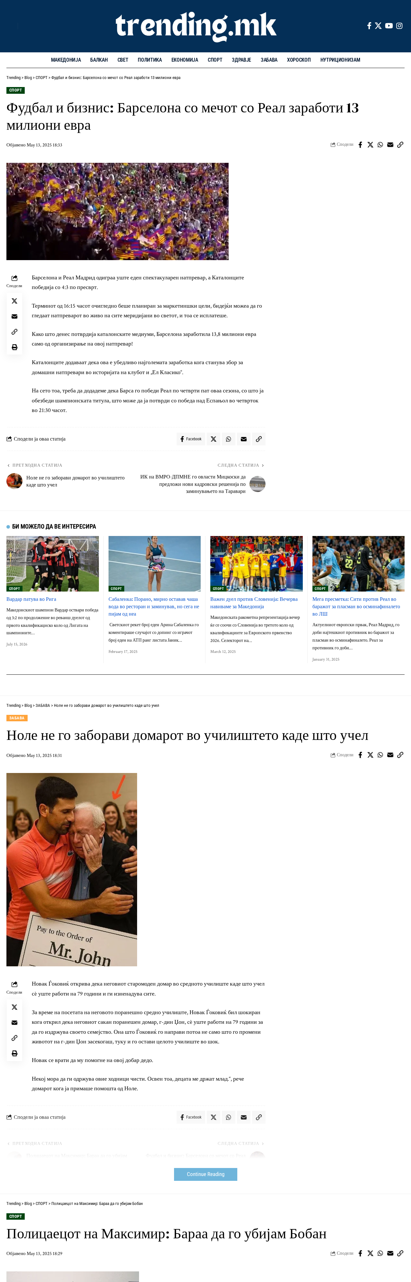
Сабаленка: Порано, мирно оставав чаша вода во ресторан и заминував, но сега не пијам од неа (154, 606)
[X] (378, 26)
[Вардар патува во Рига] (52, 564)
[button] (11, 26)
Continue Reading (205, 1174)
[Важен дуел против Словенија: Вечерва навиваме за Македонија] (256, 564)
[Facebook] (369, 26)
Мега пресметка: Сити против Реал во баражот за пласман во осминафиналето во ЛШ (356, 606)
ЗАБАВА (17, 718)
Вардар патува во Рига (31, 598)
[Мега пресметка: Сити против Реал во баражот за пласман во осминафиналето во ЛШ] (358, 564)
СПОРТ (15, 90)
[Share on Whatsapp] (380, 145)
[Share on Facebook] (360, 145)
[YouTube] (389, 26)
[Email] (390, 145)
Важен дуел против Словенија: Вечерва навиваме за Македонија (254, 602)
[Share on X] (370, 145)
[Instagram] (399, 26)
